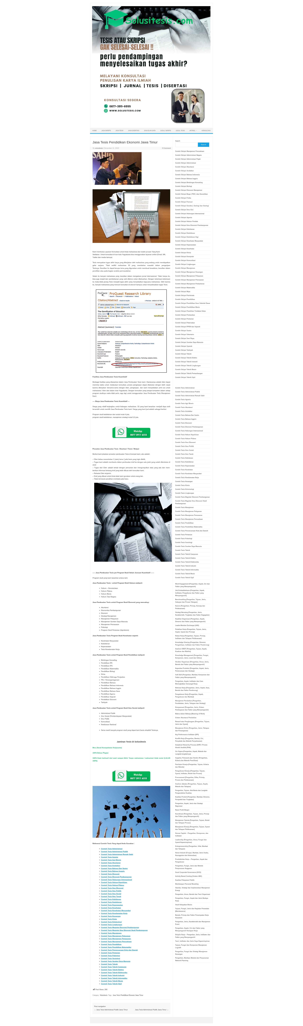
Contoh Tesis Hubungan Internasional (116, 880)
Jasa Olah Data (150, 130)
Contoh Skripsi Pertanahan (185, 315)
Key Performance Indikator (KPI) (187, 734)
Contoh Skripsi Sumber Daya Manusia (189, 342)
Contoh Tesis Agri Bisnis (111, 860)
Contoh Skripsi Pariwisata (184, 295)
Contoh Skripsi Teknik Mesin (185, 369)
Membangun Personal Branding (186, 884)
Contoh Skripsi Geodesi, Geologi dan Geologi (192, 206)
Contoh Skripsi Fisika (183, 198)
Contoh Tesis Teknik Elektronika (114, 972)
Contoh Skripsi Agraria (183, 217)
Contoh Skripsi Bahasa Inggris (186, 178)
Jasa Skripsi (106, 130)
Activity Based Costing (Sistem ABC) (188, 876)
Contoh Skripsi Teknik (183, 354)
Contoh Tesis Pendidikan (111, 944)
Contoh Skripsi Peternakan (185, 323)
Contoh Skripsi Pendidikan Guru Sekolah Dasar (192, 303)
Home (94, 130)
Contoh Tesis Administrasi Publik (114, 851)
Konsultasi (206, 130)
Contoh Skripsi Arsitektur (184, 171)
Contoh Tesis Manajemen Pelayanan (115, 936)
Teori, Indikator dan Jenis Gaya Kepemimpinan (192, 941)
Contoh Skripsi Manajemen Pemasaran (189, 280)
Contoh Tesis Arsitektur (110, 866)
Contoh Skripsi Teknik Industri (186, 362)
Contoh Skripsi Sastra (183, 330)
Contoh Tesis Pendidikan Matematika (116, 947)
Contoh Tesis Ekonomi (110, 874)
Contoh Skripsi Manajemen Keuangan (189, 272)
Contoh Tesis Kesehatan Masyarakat (116, 910)
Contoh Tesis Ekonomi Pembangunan (116, 877)
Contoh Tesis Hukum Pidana (112, 885)
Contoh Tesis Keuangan (111, 916)
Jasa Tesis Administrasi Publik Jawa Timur (111, 1010)
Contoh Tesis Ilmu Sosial (111, 894)
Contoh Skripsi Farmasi (184, 202)
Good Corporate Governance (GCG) (188, 872)
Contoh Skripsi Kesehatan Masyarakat (189, 241)
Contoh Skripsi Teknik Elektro (186, 358)
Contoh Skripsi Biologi (183, 186)
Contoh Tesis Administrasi (111, 849)
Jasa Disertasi (133, 130)
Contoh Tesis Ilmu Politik (111, 891)
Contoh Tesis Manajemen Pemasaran (116, 939)
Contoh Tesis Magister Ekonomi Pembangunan (120, 927)
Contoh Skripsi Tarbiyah (184, 350)
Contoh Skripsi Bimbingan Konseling (189, 182)
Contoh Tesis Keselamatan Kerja (114, 913)
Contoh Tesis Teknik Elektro (112, 970)
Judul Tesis (180, 130)
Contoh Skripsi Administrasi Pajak (188, 159)
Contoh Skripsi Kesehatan (184, 249)
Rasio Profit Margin (182, 810)
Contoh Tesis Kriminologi (111, 922)
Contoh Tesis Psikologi (110, 956)
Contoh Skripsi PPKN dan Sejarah (187, 327)
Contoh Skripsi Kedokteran (185, 233)
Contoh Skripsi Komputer (184, 256)
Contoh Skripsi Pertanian (184, 319)
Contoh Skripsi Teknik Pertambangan (189, 373)
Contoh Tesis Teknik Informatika (114, 978)
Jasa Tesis (119, 130)
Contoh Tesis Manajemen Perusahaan (116, 941)
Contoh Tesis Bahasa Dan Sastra (114, 868)
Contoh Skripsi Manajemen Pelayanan (189, 276)
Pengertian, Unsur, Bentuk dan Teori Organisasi (192, 894)
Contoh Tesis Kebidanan (111, 899)
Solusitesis (103, 995)
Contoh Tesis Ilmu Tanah (111, 896)
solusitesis (99, 148)
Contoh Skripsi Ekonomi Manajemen (188, 190)
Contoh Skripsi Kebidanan (184, 229)
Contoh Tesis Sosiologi (110, 958)
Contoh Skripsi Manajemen (185, 268)
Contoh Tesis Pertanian (110, 953)
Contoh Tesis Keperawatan (112, 905)
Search (177, 141)
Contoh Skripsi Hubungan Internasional (189, 213)
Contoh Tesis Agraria (109, 857)
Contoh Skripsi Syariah (183, 346)
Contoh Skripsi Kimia (183, 253)
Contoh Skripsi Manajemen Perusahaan (189, 151)
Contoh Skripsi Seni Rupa (184, 338)
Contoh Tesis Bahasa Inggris (113, 871)
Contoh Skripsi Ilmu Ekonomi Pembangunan (191, 225)
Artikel (192, 130)
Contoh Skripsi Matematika (185, 288)
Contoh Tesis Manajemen (111, 933)
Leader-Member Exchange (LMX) (187, 625)
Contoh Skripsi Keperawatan (185, 245)
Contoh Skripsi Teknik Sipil (185, 377)
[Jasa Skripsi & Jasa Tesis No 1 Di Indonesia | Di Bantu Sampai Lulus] (151, 124)
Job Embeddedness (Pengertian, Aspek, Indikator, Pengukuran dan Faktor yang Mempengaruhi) (190, 592)
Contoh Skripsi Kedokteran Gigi (186, 237)
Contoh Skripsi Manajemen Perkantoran (189, 284)
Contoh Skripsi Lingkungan (185, 264)
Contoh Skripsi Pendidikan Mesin (187, 307)
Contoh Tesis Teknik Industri (112, 975)
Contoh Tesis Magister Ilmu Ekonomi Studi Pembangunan (124, 930)
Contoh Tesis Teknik (109, 964)
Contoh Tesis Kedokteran (111, 902)
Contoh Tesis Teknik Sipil (111, 984)
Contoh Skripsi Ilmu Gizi (184, 210)
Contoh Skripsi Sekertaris (184, 334)
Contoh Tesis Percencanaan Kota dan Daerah (119, 950)
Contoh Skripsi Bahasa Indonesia (187, 175)
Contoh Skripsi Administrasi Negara (188, 155)
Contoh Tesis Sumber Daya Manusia (115, 961)
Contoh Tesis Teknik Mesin (112, 981)
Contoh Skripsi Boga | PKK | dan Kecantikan (191, 194)
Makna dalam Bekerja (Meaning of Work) (190, 714)
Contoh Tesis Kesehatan (111, 908)
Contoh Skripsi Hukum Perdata (186, 221)
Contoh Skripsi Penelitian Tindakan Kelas (190, 311)
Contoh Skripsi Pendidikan (185, 299)
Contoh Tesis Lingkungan (111, 925)
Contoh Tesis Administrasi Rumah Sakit (117, 854)
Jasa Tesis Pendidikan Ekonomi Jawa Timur (128, 995)
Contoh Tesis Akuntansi (110, 863)
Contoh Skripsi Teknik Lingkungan (188, 365)
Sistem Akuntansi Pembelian (185, 718)
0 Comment (166, 148)
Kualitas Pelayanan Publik (184, 880)
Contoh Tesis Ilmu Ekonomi (112, 888)
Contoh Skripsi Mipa (182, 291)
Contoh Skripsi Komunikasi (185, 260)
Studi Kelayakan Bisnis (183, 905)
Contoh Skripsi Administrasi (185, 163)
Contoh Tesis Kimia (109, 919)
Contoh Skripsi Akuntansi (184, 167)
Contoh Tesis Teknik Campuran (113, 967)
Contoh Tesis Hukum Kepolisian (114, 882)
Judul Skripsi (165, 130)
